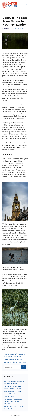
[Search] (23, 367)
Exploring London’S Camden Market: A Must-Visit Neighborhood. (13, 394)
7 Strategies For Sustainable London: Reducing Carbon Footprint (13, 401)
